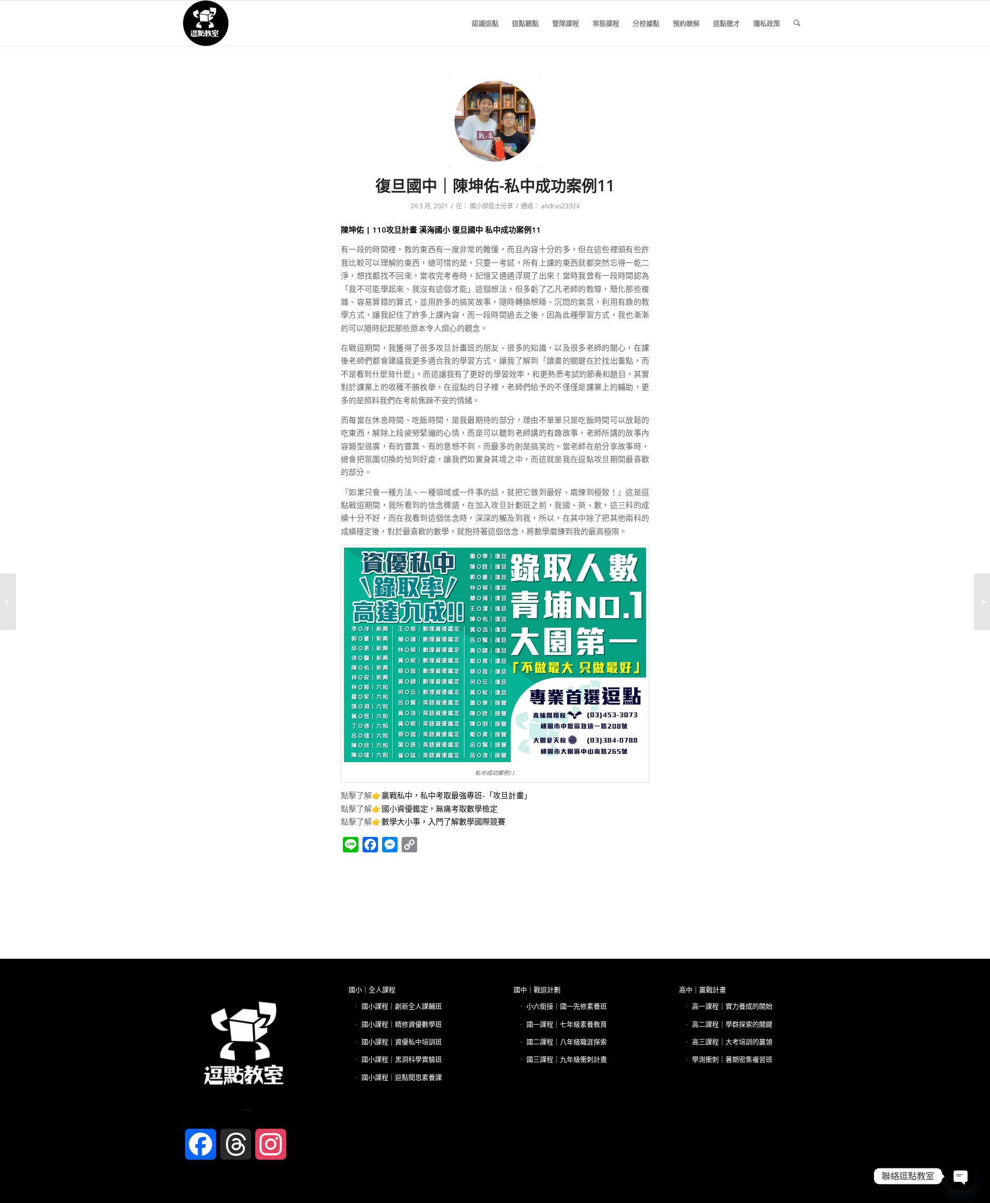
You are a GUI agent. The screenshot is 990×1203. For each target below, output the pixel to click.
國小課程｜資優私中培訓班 (401, 1041)
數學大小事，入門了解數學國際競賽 (443, 821)
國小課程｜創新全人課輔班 (401, 1006)
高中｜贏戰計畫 (702, 989)
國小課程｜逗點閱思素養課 (401, 1077)
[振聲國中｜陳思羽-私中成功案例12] (8, 601)
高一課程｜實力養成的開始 (732, 1006)
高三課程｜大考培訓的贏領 (732, 1041)
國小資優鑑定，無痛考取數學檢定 (440, 808)
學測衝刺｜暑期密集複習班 (732, 1059)
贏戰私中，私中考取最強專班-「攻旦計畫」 (457, 795)
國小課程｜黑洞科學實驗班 (401, 1059)
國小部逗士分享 (491, 206)
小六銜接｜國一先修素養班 (566, 1006)
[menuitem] (485, 23)
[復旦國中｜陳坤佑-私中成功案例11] (495, 121)
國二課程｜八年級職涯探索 (566, 1041)
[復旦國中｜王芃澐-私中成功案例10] (982, 601)
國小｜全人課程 (372, 989)
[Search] (797, 23)
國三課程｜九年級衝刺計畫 (566, 1059)
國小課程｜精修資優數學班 (401, 1024)
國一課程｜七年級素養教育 (566, 1024)
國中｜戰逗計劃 (537, 989)
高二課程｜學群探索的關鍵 (732, 1024)
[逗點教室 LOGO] (205, 23)
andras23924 (560, 206)
